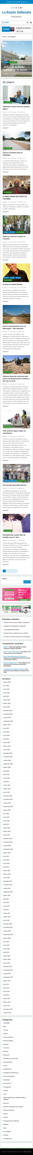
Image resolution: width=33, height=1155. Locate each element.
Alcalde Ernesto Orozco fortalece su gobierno (16, 2)
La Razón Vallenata (16, 12)
